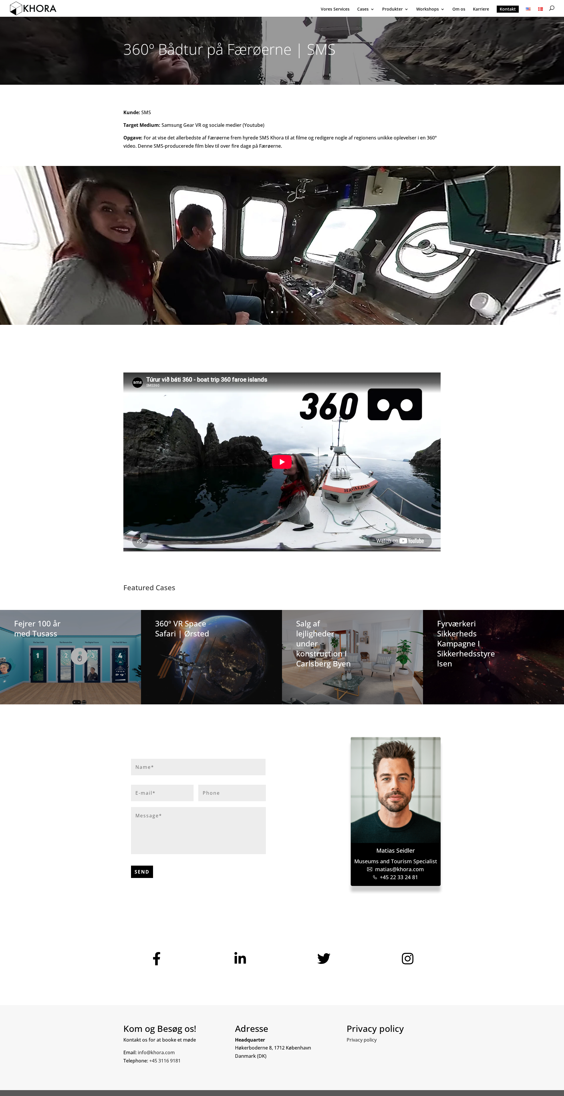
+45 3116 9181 (165, 1060)
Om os (458, 9)
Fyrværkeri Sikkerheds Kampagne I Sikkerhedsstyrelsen (466, 643)
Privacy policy (362, 1040)
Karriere (481, 9)
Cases (363, 9)
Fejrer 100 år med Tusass (37, 628)
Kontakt (508, 9)
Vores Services (335, 9)
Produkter (392, 9)
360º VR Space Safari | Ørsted (182, 628)
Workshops (427, 9)
